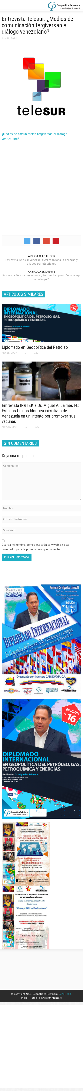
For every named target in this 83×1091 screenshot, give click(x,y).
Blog (34, 997)
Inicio (24, 997)
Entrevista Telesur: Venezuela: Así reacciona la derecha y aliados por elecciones (42, 262)
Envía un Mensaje (51, 997)
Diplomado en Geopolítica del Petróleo (35, 347)
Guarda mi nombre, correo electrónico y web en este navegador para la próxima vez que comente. (35, 547)
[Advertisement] (41, 187)
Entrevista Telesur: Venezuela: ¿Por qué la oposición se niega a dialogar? (41, 277)
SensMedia (65, 993)
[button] (16, 6)
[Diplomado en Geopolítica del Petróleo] (41, 323)
